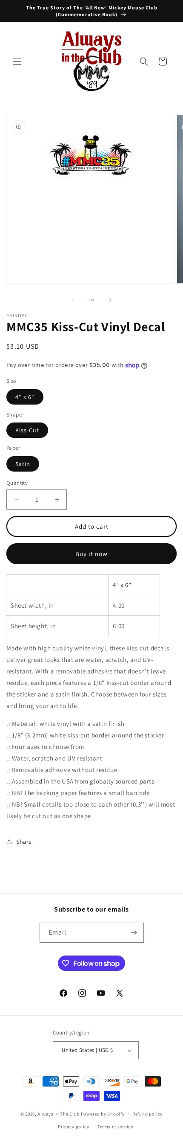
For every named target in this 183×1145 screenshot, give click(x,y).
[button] (17, 61)
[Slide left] (72, 299)
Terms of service (115, 1127)
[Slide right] (110, 299)
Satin (22, 464)
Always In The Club (58, 1113)
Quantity (17, 483)
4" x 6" (24, 397)
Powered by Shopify (103, 1113)
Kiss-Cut (27, 430)
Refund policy (147, 1114)
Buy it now (91, 554)
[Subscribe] (134, 933)
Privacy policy (73, 1127)
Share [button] (24, 841)
